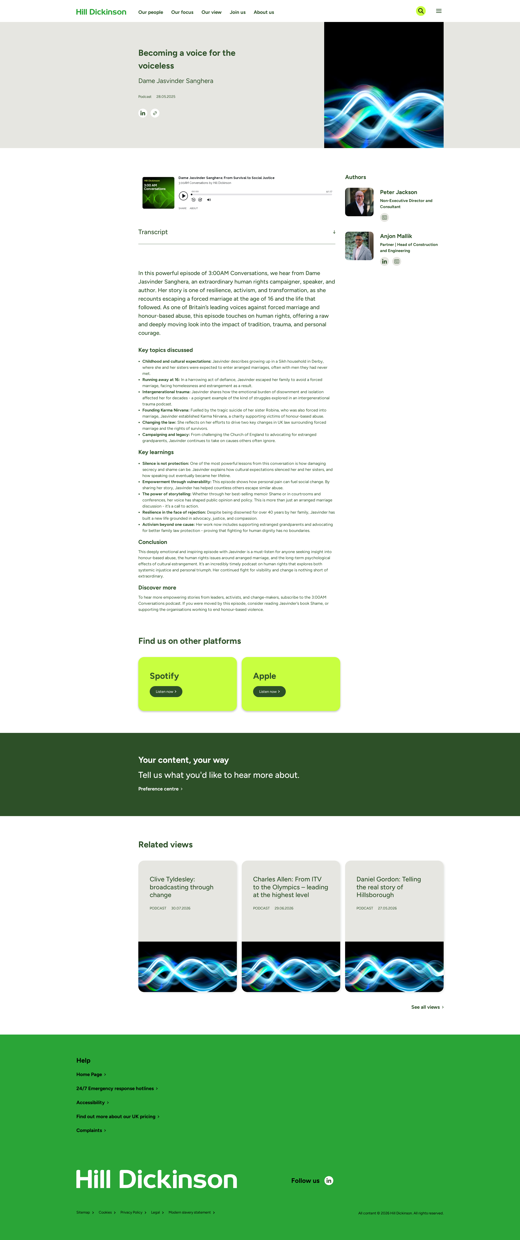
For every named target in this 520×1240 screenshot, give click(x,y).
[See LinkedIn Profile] (142, 113)
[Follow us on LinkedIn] (328, 1180)
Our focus (182, 12)
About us (264, 12)
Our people (150, 12)
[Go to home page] (101, 12)
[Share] (155, 113)
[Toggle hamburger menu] (439, 11)
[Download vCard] (384, 217)
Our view (212, 12)
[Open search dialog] (421, 11)
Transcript (153, 232)
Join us (238, 12)
